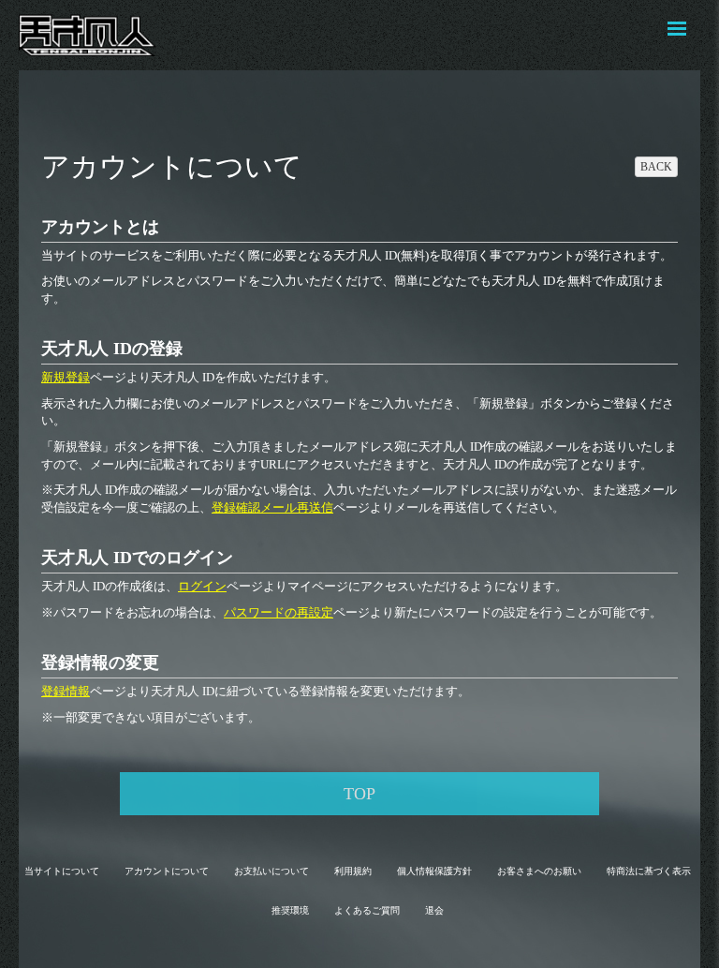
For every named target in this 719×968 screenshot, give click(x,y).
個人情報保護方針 (434, 871)
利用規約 (353, 871)
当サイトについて (61, 871)
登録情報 (65, 691)
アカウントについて (167, 871)
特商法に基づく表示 (649, 871)
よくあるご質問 (367, 910)
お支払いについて (271, 871)
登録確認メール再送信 (272, 507)
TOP (359, 793)
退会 (434, 910)
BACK (656, 166)
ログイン (202, 586)
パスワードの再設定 (278, 612)
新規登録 (65, 377)
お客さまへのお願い (539, 871)
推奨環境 (290, 910)
